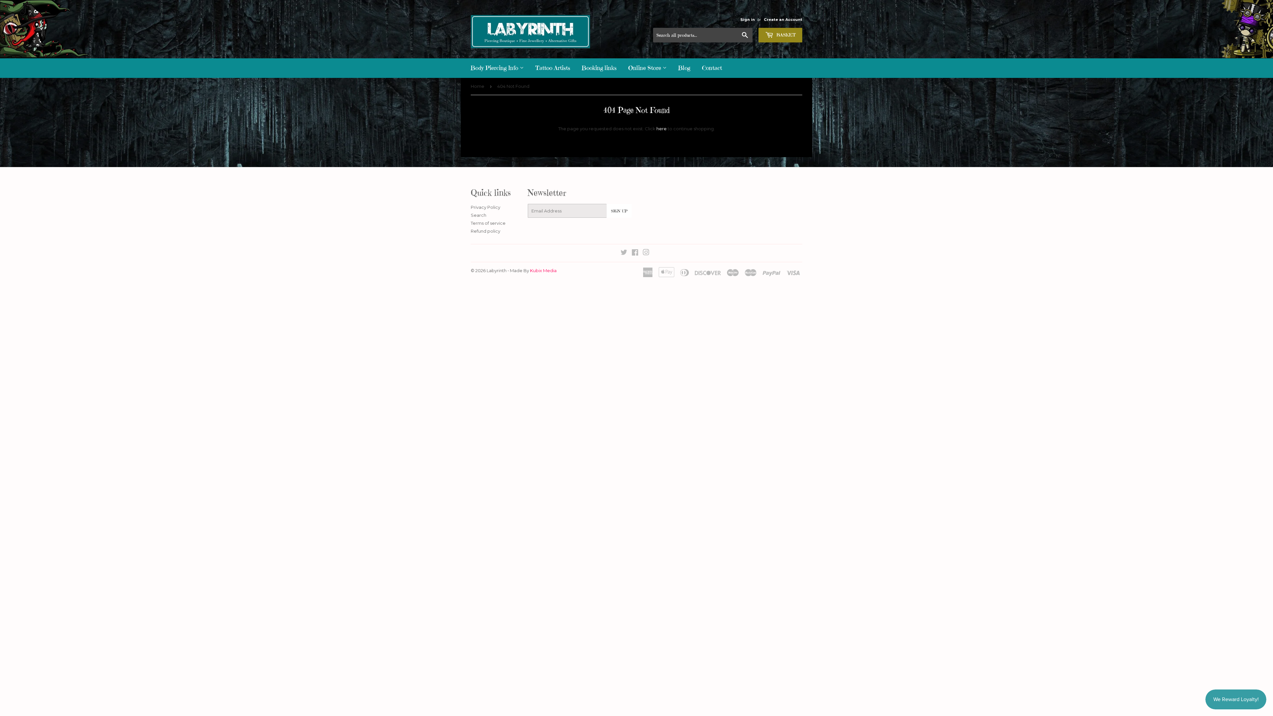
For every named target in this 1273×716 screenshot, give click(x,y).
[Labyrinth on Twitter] (624, 253)
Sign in (747, 19)
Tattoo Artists (552, 68)
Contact (712, 68)
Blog (684, 68)
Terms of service (488, 223)
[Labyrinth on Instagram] (646, 253)
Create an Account (783, 19)
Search (478, 215)
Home (477, 86)
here (661, 128)
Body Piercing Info (495, 68)
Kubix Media (543, 270)
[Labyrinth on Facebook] (635, 253)
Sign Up (619, 211)
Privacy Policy (485, 207)
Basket (785, 35)
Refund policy (485, 231)
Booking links (599, 68)
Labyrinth (497, 270)
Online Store (645, 68)
